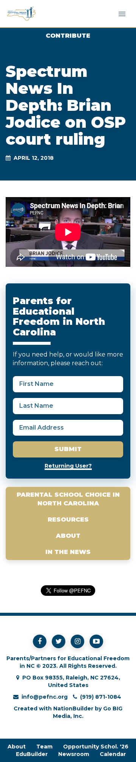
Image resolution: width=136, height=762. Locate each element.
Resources (68, 519)
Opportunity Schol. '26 (95, 746)
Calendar (113, 754)
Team (44, 746)
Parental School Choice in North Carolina (68, 499)
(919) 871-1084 (100, 696)
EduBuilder (32, 754)
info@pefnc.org (45, 696)
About (68, 535)
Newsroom (73, 754)
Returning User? (68, 465)
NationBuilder (73, 708)
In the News (68, 551)
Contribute (68, 35)
